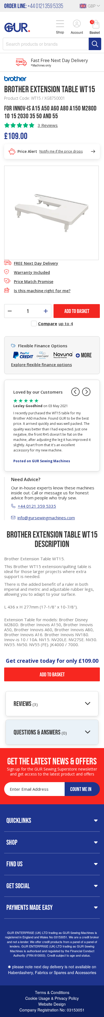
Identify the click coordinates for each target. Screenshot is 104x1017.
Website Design (52, 1004)
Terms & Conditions (52, 992)
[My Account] (77, 24)
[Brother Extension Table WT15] (51, 212)
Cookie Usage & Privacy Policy (52, 998)
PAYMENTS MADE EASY (29, 907)
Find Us (14, 864)
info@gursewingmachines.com (46, 517)
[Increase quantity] (46, 311)
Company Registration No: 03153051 (52, 1010)
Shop (11, 842)
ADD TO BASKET (76, 311)
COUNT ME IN (81, 789)
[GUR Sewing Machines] (17, 26)
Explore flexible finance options (41, 364)
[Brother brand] (52, 78)
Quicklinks (18, 820)
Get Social (18, 886)
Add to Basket (52, 674)
